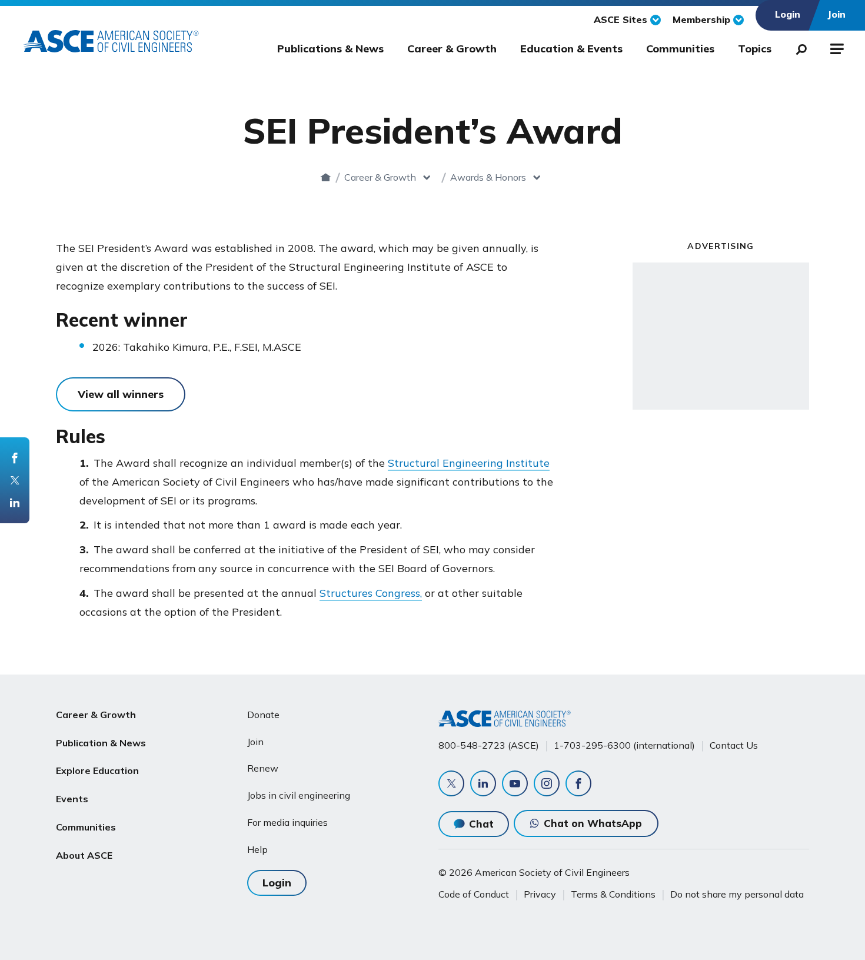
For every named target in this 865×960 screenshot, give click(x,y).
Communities (680, 48)
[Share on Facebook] (15, 458)
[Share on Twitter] (15, 480)
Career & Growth (452, 48)
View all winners (121, 394)
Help (257, 849)
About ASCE (84, 855)
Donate (263, 714)
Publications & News (330, 48)
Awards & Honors (488, 177)
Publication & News (101, 743)
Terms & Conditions (613, 894)
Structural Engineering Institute (469, 463)
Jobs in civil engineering (298, 795)
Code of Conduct (473, 894)
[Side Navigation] (835, 47)
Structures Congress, (371, 593)
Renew (262, 768)
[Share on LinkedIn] (15, 502)
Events (72, 799)
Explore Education (97, 770)
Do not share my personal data (737, 894)
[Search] (798, 47)
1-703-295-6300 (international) (624, 745)
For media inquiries (287, 822)
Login (276, 882)
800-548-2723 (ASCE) (488, 745)
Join (255, 742)
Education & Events (571, 48)
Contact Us (734, 745)
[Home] (325, 177)
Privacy (540, 894)
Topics (754, 48)
